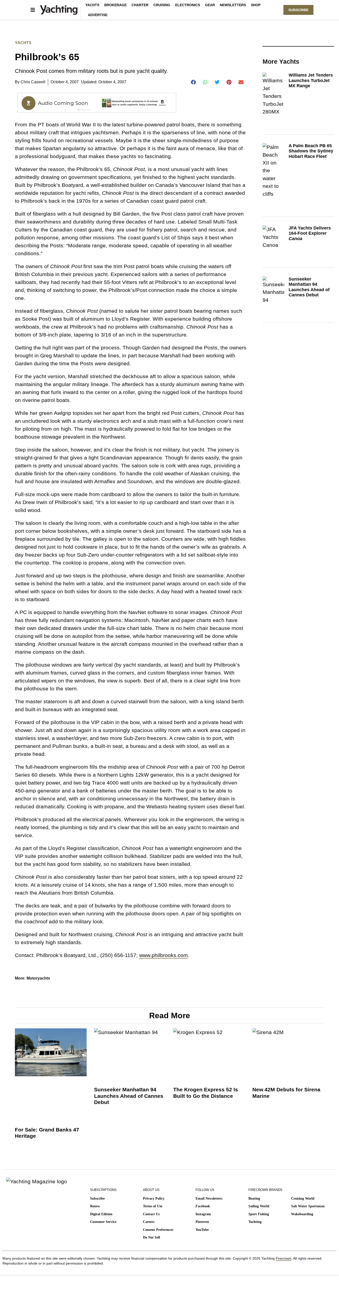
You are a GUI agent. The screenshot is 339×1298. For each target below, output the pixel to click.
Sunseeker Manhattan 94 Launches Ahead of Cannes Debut (309, 287)
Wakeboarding (302, 1214)
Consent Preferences (158, 1230)
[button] (193, 82)
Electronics (187, 5)
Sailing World (258, 1206)
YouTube (202, 1230)
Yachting (255, 1222)
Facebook (203, 1206)
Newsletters (233, 5)
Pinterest (202, 1222)
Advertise (97, 15)
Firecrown (283, 1258)
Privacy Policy (154, 1198)
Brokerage (115, 5)
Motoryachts (38, 978)
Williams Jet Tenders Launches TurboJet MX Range (311, 80)
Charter (140, 5)
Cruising (161, 5)
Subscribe (97, 1198)
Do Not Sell (151, 1237)
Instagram (203, 1214)
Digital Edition (101, 1214)
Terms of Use (152, 1206)
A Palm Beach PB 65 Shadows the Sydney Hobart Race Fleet (311, 151)
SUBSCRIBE (298, 10)
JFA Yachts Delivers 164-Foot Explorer (310, 233)
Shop (256, 5)
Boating (254, 1198)
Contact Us (151, 1214)
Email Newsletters (209, 1198)
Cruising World (302, 1198)
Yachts (92, 5)
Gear (210, 5)
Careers (148, 1222)
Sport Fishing (258, 1214)
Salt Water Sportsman (308, 1206)
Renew (95, 1206)
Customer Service (103, 1222)
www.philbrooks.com (163, 955)
